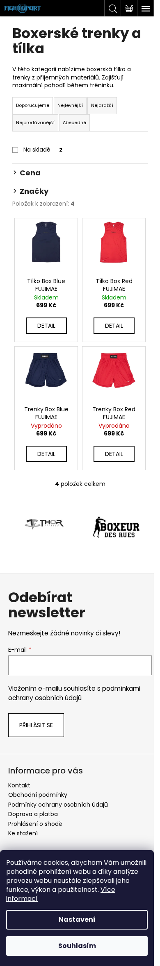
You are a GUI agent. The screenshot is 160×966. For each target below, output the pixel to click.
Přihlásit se (36, 725)
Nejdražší (102, 105)
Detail (46, 326)
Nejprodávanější (35, 122)
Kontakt (19, 785)
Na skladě (42, 149)
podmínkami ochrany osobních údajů (74, 693)
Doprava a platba (33, 814)
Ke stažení (23, 833)
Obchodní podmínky (37, 795)
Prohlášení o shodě (35, 824)
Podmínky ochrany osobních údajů (58, 804)
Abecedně (74, 122)
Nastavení (77, 919)
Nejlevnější (70, 105)
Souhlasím (77, 945)
